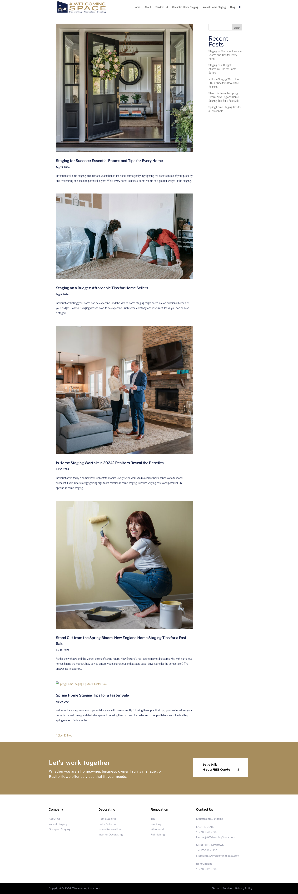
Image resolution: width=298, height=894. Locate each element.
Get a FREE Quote (216, 769)
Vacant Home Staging (214, 7)
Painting (156, 823)
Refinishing (158, 834)
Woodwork (158, 829)
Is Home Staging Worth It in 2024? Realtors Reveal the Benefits (110, 463)
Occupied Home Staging (185, 7)
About (148, 7)
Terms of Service (222, 888)
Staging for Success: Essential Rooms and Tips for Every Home (109, 161)
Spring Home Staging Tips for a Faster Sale (92, 695)
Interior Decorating (110, 834)
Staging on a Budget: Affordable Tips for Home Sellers (102, 288)
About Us (55, 818)
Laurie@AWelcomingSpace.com (215, 837)
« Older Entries (64, 735)
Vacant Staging (58, 823)
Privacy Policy (243, 888)
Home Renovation (109, 829)
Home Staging (107, 818)
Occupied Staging (59, 829)
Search (237, 27)
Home (137, 7)
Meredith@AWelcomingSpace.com (217, 855)
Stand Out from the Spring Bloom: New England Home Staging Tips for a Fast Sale (223, 97)
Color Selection (108, 823)
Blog (232, 7)
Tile (153, 818)
